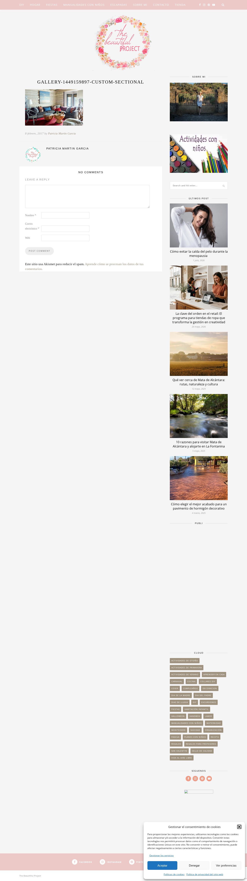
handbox (194, 716)
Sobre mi (140, 5)
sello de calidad (202, 750)
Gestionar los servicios (161, 855)
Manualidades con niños (84, 5)
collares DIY (207, 681)
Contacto (161, 5)
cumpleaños (190, 688)
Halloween (178, 716)
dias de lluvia (179, 702)
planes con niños (195, 737)
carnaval (176, 681)
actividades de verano (185, 674)
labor (208, 716)
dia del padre (203, 695)
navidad (195, 730)
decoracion (210, 688)
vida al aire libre (181, 757)
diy (194, 702)
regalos (176, 744)
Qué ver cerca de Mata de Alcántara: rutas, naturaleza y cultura (199, 382)
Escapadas (118, 5)
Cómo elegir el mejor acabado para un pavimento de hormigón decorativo (199, 506)
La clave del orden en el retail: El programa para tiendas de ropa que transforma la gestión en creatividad (198, 317)
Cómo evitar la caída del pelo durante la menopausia (199, 253)
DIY (21, 5)
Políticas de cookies (174, 874)
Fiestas (52, 5)
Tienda (180, 5)
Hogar (35, 5)
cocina (191, 681)
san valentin (179, 750)
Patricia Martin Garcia (62, 133)
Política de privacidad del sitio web (204, 874)
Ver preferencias (226, 865)
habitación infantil (196, 709)
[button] (239, 827)
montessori (178, 730)
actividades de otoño (184, 660)
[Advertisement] (199, 586)
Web (27, 237)
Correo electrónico (32, 226)
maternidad (213, 723)
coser (174, 688)
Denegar (194, 865)
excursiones (208, 702)
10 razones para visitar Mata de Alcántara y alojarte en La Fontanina (199, 444)
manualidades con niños (186, 723)
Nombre (30, 215)
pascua (175, 737)
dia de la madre (180, 695)
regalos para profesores (201, 744)
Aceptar (162, 865)
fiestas (175, 709)
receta (215, 737)
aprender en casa (214, 674)
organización (213, 730)
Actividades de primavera (186, 667)
